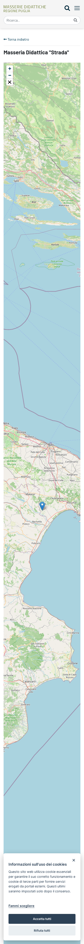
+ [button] (9, 68)
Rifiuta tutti (42, 930)
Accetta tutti (42, 919)
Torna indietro (18, 39)
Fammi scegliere (21, 906)
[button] (9, 82)
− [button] (9, 75)
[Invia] (75, 20)
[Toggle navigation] (75, 8)
